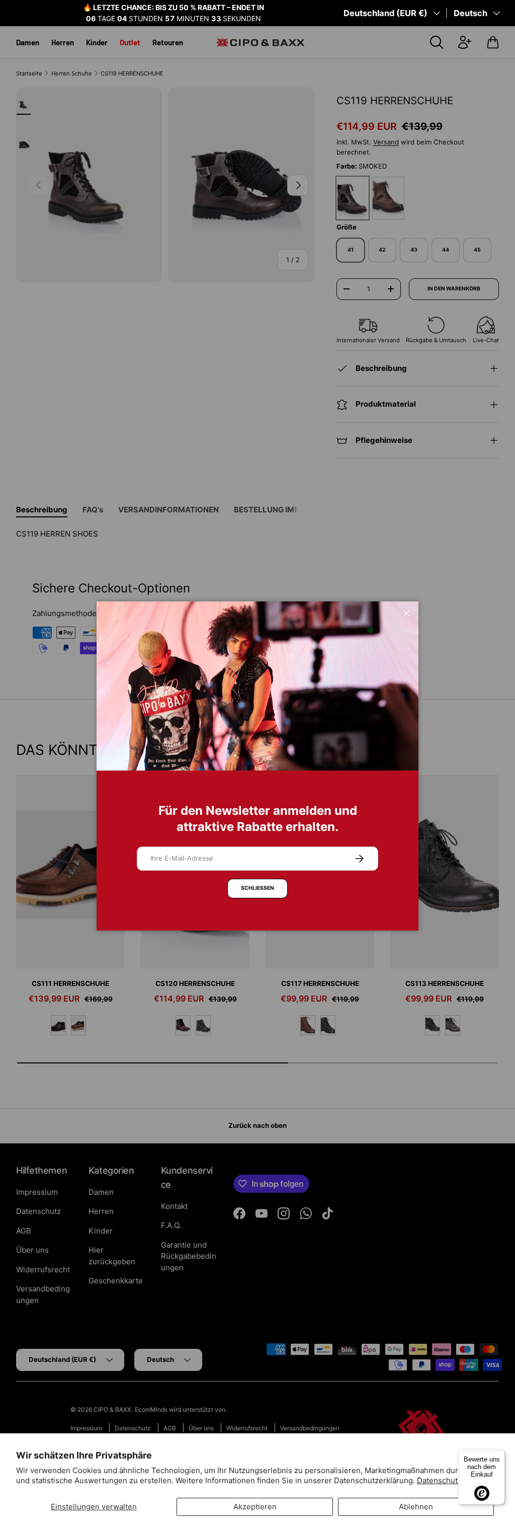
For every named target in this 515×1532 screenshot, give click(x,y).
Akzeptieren (255, 1506)
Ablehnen (416, 1506)
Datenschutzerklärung (456, 1480)
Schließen (257, 888)
